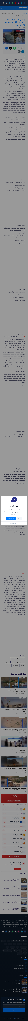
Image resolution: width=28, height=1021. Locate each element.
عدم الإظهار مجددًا (14, 523)
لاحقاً (19, 519)
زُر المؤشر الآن (11, 519)
